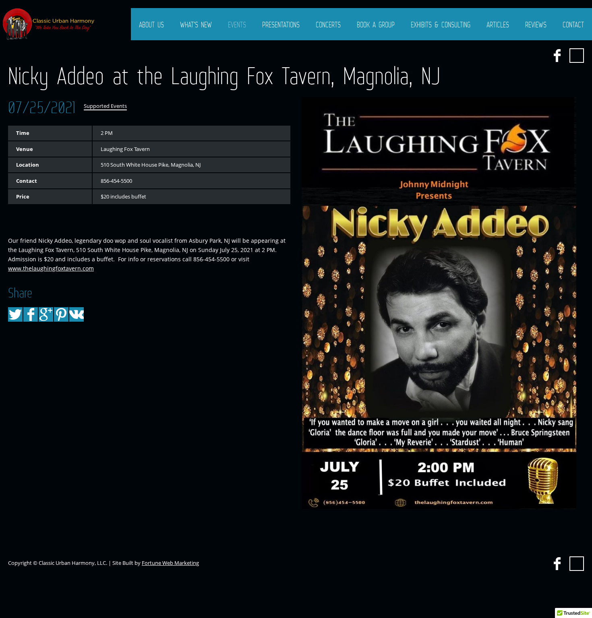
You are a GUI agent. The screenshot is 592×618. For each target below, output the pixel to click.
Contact (573, 24)
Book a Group (376, 24)
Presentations (281, 24)
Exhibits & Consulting (440, 24)
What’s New (196, 24)
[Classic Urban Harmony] (49, 24)
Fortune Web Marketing (170, 562)
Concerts (328, 24)
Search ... (576, 55)
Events (237, 24)
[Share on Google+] (46, 314)
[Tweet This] (15, 314)
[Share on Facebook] (30, 314)
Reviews (535, 24)
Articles (497, 24)
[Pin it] (61, 314)
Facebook (557, 55)
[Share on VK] (76, 314)
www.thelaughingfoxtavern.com (51, 268)
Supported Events (105, 106)
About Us (151, 24)
